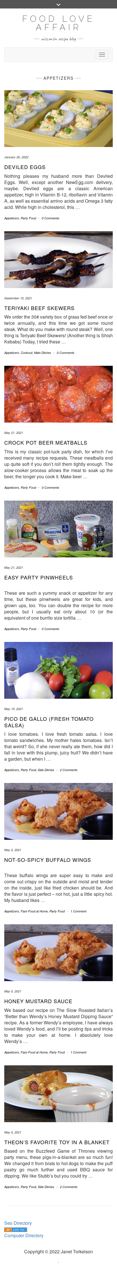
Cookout (26, 353)
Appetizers (11, 218)
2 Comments (69, 770)
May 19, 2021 (13, 709)
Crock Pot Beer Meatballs (45, 442)
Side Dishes (46, 770)
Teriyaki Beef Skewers (39, 307)
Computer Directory (23, 1235)
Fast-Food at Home (34, 911)
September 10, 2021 (18, 298)
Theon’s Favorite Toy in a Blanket (57, 1142)
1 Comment (78, 911)
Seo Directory (18, 1223)
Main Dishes (42, 353)
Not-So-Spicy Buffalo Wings (47, 859)
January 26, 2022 (16, 157)
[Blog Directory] (15, 1229)
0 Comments (50, 218)
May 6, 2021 (12, 850)
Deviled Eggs (25, 166)
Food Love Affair (58, 23)
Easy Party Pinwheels (38, 577)
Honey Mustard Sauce (38, 1001)
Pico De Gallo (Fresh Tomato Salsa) (49, 722)
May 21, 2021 (13, 432)
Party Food (28, 218)
